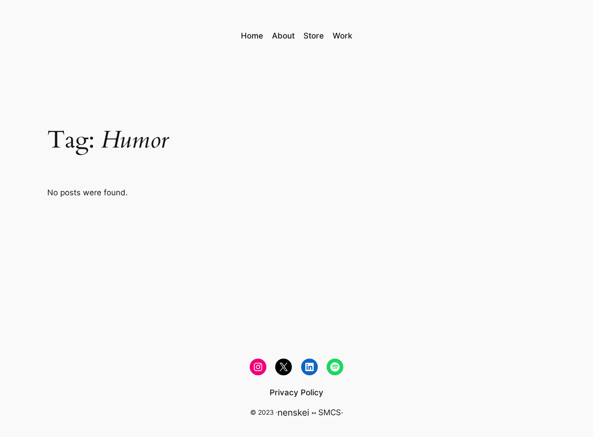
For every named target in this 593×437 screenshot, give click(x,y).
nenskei (293, 412)
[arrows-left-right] (313, 413)
